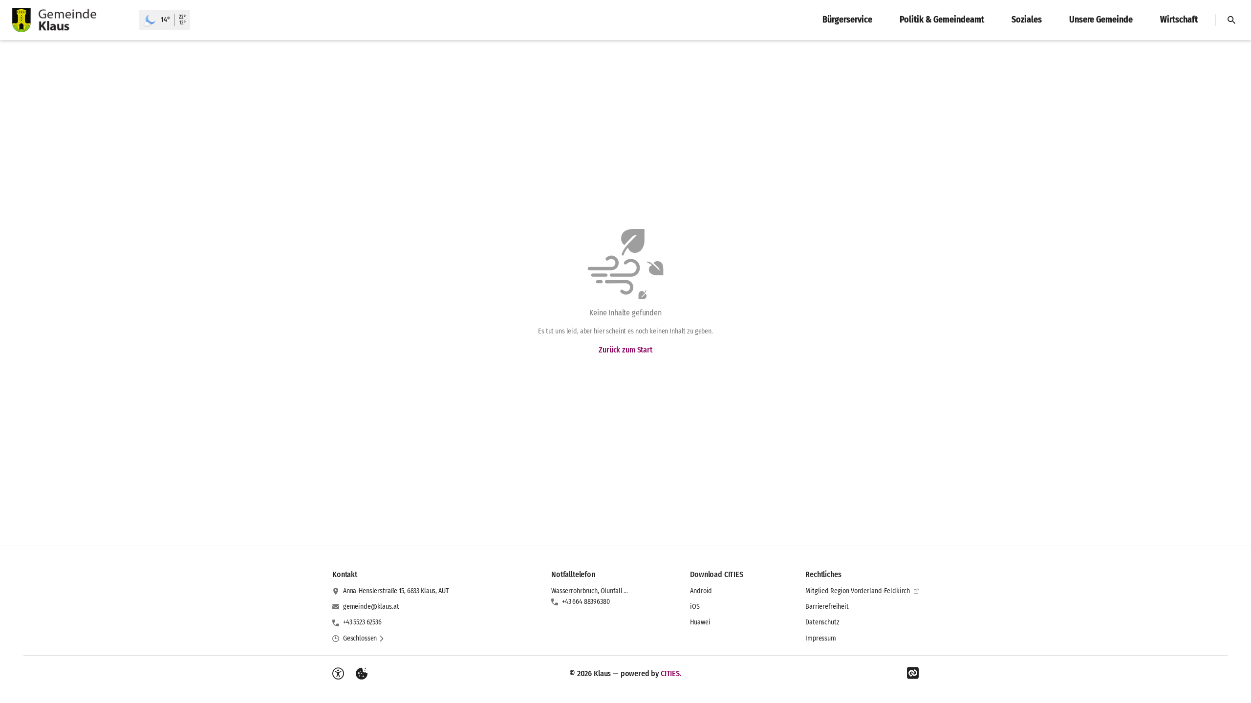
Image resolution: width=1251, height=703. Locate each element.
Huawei (700, 622)
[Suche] (1231, 20)
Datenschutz (822, 622)
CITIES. (671, 673)
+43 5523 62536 (362, 622)
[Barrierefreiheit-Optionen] (338, 674)
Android (701, 591)
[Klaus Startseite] (70, 20)
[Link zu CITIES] (913, 673)
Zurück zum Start (625, 349)
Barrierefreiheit (827, 606)
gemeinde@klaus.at (371, 606)
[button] (364, 638)
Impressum (820, 638)
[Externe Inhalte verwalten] (361, 674)
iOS (695, 606)
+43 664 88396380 (586, 602)
